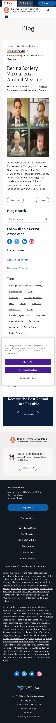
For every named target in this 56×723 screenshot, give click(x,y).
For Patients (10, 3)
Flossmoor (33, 585)
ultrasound (44, 641)
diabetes (13, 297)
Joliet (24, 588)
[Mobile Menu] (6, 16)
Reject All (28, 362)
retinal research (17, 654)
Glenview (43, 585)
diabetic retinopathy (13, 622)
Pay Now (27, 507)
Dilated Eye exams (33, 297)
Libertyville (33, 588)
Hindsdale (16, 588)
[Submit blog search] (46, 219)
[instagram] (31, 241)
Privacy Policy (28, 700)
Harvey (6, 588)
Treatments (28, 546)
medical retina (16, 321)
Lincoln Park (46, 588)
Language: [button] (28, 468)
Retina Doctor (30, 327)
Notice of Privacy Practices (28, 704)
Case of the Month (17, 259)
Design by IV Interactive (28, 716)
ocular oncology (30, 632)
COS (30, 291)
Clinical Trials (28, 552)
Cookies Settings (28, 378)
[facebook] (9, 241)
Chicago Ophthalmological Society (25, 285)
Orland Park (27, 594)
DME (11, 303)
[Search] (48, 10)
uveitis (14, 632)
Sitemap (28, 712)
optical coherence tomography (18, 641)
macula (30, 309)
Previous (15, 200)
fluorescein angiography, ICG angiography (31, 638)
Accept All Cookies (28, 370)
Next (42, 200)
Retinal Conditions (28, 540)
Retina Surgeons (17, 333)
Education (36, 303)
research (13, 327)
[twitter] (16, 241)
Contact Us (47, 3)
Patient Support (28, 558)
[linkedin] (24, 241)
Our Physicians (28, 534)
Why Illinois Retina (28, 528)
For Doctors (25, 3)
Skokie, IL (38, 594)
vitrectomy (19, 647)
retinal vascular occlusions (36, 622)
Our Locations (28, 518)
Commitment (15, 291)
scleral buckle (31, 647)
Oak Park (15, 594)
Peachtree (34, 321)
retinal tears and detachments (17, 626)
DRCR (23, 303)
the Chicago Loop (12, 591)
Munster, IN (8, 597)
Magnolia (40, 315)
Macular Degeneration (19, 315)
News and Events (37, 90)
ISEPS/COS (15, 309)
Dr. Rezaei (12, 162)
